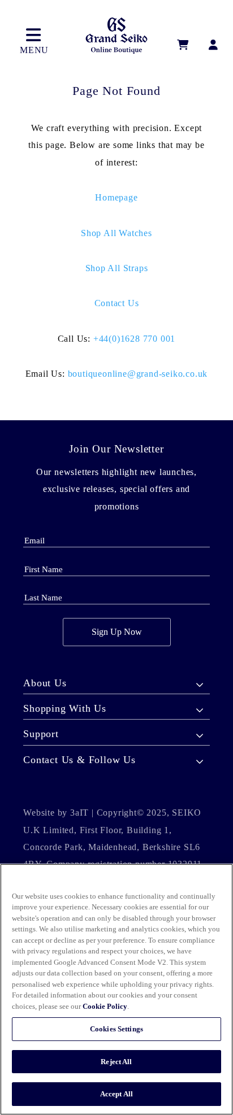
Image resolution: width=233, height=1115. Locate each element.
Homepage (116, 197)
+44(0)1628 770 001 (134, 338)
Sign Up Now (117, 632)
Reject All (116, 1061)
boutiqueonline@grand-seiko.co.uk (138, 373)
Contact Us (116, 303)
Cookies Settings (116, 1029)
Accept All (116, 1094)
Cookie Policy (105, 1006)
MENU (34, 50)
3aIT (79, 812)
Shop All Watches (116, 233)
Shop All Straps (116, 268)
